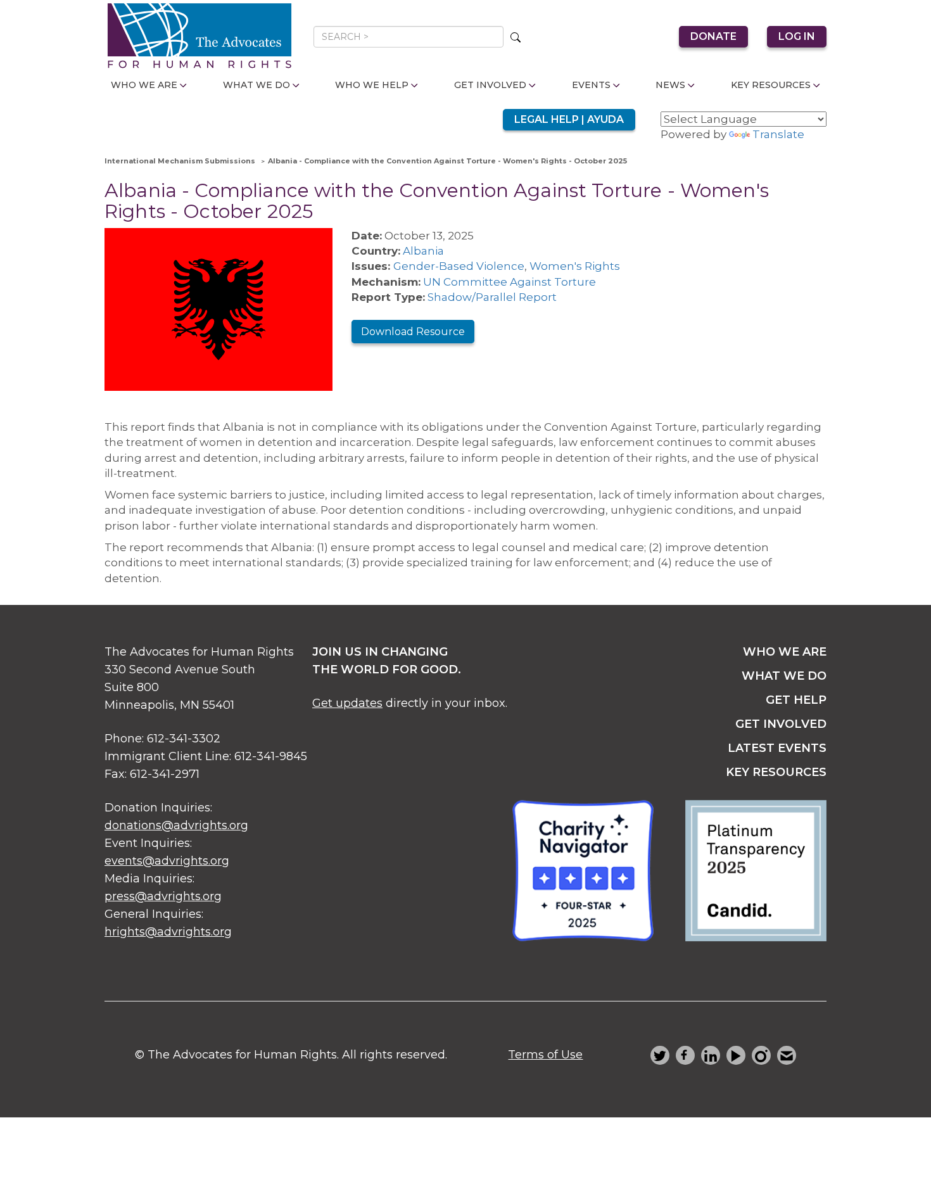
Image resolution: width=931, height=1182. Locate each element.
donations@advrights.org (176, 825)
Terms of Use (545, 1055)
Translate (778, 134)
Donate (713, 36)
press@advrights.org (163, 896)
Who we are (784, 652)
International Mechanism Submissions (179, 160)
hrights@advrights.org (168, 932)
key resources (776, 772)
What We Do (256, 85)
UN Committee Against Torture (509, 282)
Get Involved (490, 85)
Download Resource (413, 332)
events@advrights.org (166, 861)
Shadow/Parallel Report (492, 297)
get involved (780, 724)
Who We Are (144, 85)
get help (796, 700)
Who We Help (371, 85)
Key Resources (771, 85)
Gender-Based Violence (458, 266)
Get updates (347, 703)
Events (591, 85)
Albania (423, 251)
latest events (777, 748)
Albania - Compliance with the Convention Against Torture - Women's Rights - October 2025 (447, 160)
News (670, 85)
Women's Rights (574, 266)
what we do (784, 676)
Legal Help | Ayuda (569, 119)
